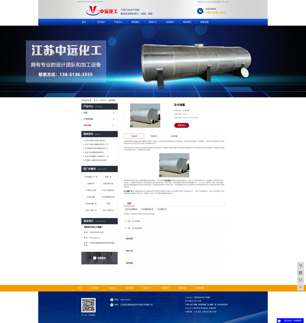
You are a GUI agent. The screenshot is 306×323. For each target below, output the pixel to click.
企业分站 (208, 2)
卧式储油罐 (136, 221)
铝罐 (85, 113)
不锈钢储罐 (88, 119)
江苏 (195, 312)
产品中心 (118, 22)
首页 (84, 22)
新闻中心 (153, 22)
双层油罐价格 (108, 183)
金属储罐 (111, 100)
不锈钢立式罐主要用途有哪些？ (96, 160)
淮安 (214, 312)
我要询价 (182, 125)
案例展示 (135, 22)
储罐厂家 (213, 304)
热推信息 (201, 2)
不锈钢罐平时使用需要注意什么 (96, 148)
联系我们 (187, 22)
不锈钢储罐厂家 (203, 304)
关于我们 (101, 22)
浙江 (211, 312)
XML (227, 2)
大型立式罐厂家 (91, 210)
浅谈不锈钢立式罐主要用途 (95, 140)
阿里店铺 (204, 22)
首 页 (96, 100)
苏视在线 (212, 308)
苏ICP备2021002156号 (193, 301)
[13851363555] (300, 265)
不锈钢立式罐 (91, 190)
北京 (207, 312)
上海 (203, 312)
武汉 (199, 312)
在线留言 (170, 22)
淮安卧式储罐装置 (131, 209)
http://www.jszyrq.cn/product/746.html (143, 214)
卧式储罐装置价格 (108, 197)
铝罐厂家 (108, 177)
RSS (222, 2)
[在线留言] (300, 279)
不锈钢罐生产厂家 (91, 177)
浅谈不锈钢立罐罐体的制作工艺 (96, 144)
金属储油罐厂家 (91, 204)
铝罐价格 (90, 183)
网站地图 (216, 2)
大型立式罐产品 (108, 210)
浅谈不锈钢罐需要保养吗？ (95, 152)
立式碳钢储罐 (137, 228)
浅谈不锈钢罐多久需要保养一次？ (97, 156)
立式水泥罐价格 (108, 190)
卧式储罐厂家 (162, 209)
